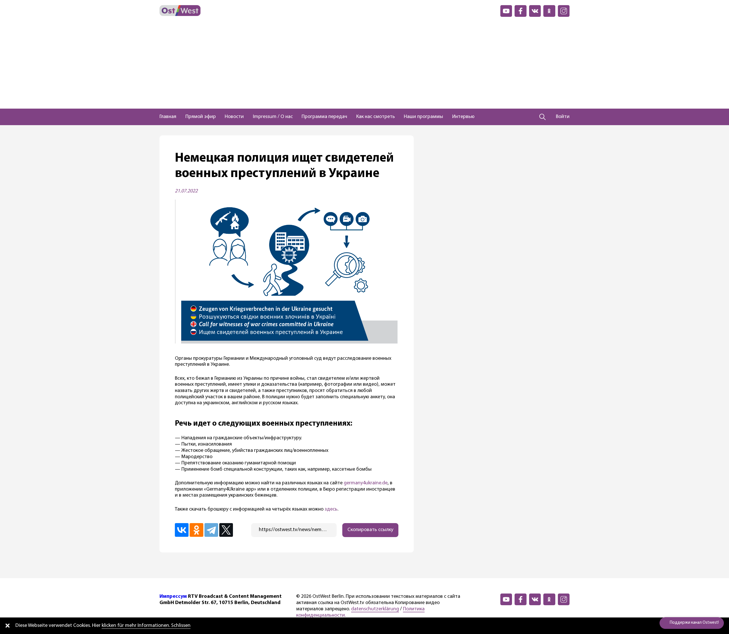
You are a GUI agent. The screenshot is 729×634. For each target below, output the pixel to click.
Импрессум (173, 596)
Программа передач (324, 116)
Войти (563, 116)
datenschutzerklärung (375, 609)
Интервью (463, 116)
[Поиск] (542, 117)
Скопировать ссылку (370, 530)
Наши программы (423, 116)
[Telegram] (211, 530)
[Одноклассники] (196, 530)
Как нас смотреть (375, 116)
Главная (167, 116)
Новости (234, 116)
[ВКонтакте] (182, 530)
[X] (226, 530)
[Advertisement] (364, 66)
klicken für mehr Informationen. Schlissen (146, 625)
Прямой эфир (200, 116)
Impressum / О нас (273, 116)
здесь (331, 509)
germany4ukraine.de (366, 483)
